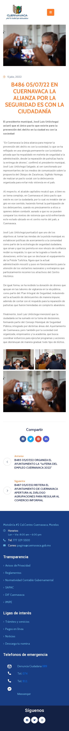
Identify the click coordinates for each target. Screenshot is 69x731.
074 (25, 673)
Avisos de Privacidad (17, 565)
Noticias (10, 636)
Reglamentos (13, 572)
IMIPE (8, 602)
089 (44, 666)
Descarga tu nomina (17, 643)
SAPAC (9, 587)
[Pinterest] (38, 439)
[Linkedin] (46, 439)
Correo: (29, 545)
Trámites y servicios (17, 621)
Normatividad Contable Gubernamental (29, 580)
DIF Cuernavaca (14, 594)
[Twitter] (30, 439)
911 (25, 681)
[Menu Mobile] (50, 12)
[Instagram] (42, 720)
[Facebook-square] (27, 720)
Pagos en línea (14, 629)
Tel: (19, 540)
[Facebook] (23, 439)
